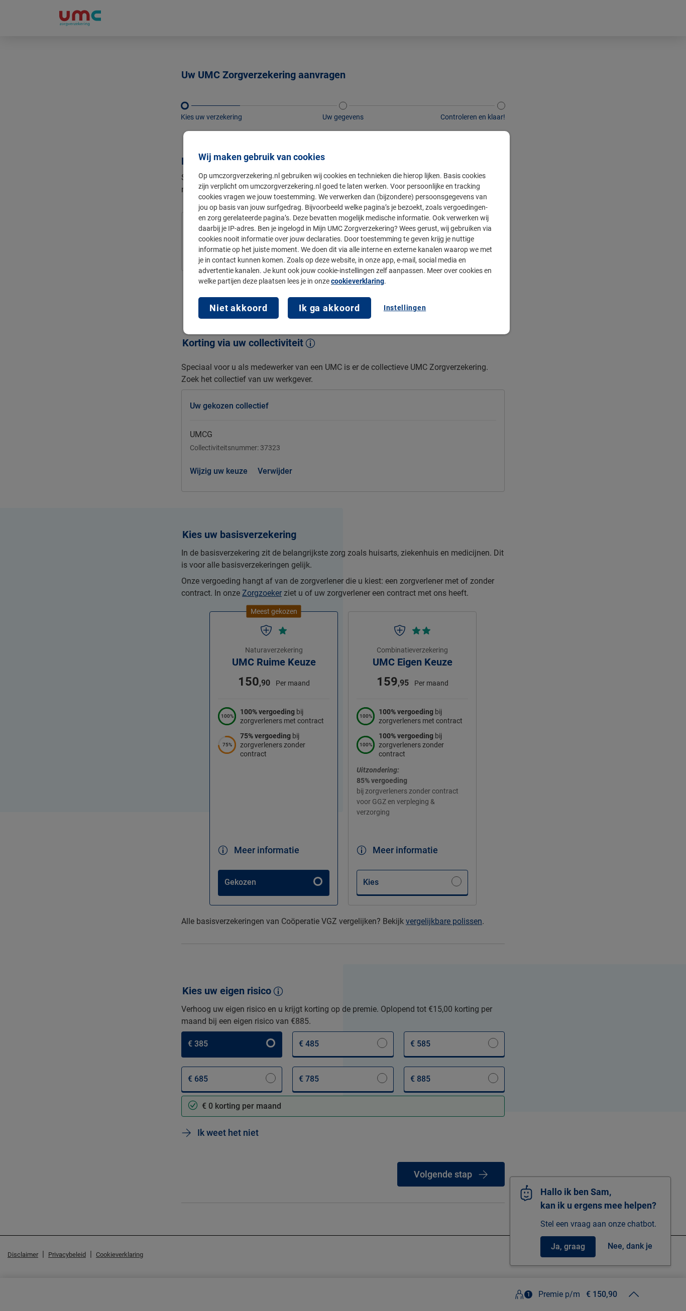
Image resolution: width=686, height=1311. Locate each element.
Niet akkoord (238, 308)
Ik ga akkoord (329, 308)
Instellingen (405, 308)
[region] (346, 232)
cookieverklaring (357, 281)
